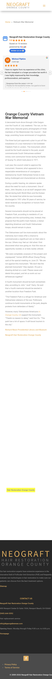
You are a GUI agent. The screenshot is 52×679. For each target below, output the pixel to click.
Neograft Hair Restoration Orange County (29, 37)
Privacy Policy (11, 664)
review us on (16, 50)
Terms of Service (12, 667)
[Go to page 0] (22, 91)
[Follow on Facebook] (26, 658)
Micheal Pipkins (19, 59)
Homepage (4, 634)
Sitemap (3, 586)
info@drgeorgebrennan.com (11, 624)
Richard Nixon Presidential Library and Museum (26, 330)
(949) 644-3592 (6, 613)
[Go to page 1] (24, 91)
